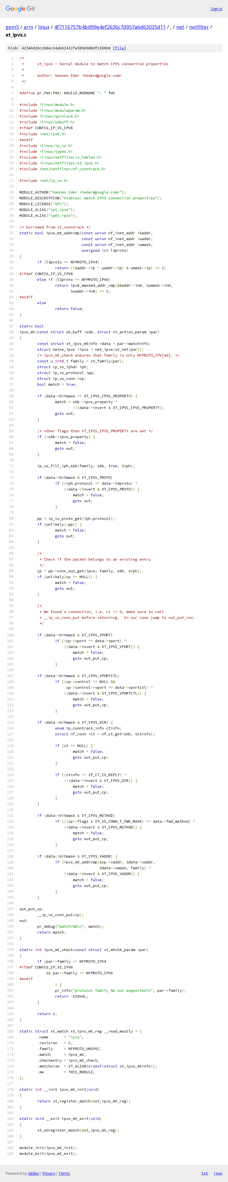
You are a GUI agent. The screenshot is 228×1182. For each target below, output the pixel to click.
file (119, 48)
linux (43, 27)
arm (28, 27)
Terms (64, 1173)
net (180, 27)
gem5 (12, 27)
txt (204, 1173)
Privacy (48, 1173)
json (218, 1173)
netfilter (199, 27)
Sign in (216, 8)
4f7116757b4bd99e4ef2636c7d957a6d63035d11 (110, 27)
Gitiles (33, 1173)
